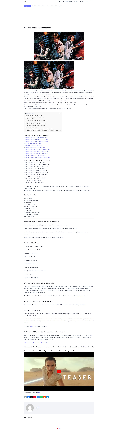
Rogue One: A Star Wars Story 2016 (33, 145)
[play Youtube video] (59, 371)
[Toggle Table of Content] (59, 113)
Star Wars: (36, 137)
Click (84, 346)
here (84, 304)
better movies (79, 296)
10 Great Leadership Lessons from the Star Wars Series (36, 342)
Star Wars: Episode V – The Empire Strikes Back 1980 (37, 149)
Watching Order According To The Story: (34, 115)
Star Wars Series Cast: (30, 118)
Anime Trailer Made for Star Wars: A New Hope (35, 125)
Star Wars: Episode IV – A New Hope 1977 (35, 147)
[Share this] (28, 397)
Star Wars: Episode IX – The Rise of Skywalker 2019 (38, 157)
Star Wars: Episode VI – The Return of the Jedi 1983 (37, 151)
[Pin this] (34, 397)
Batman (54, 321)
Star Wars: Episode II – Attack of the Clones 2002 (36, 139)
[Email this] (25, 397)
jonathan (38, 407)
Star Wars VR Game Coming (31, 127)
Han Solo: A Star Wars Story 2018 (33, 143)
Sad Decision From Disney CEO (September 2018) (36, 123)
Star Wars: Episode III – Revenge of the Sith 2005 (36, 141)
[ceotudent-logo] (25, 1)
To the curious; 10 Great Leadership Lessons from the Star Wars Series (40, 129)
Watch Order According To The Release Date (35, 117)
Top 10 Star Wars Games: (31, 122)
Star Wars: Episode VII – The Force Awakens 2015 (36, 153)
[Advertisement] (59, 16)
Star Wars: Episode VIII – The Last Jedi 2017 (36, 155)
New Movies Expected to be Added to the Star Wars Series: (37, 120)
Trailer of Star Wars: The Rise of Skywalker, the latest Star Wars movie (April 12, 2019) (43, 130)
